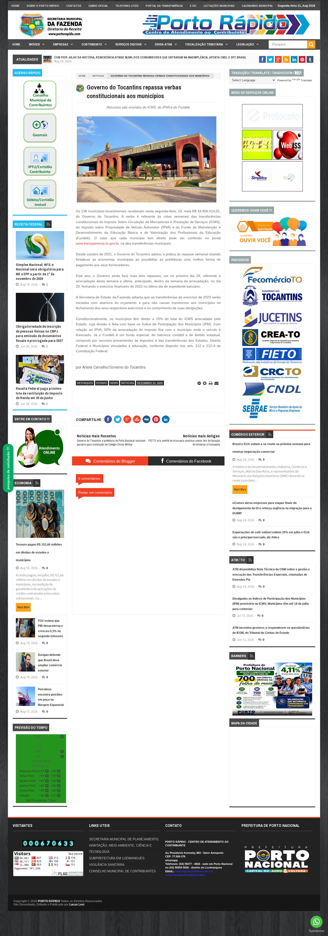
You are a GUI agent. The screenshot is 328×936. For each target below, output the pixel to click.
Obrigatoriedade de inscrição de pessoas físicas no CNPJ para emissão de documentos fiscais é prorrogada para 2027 (39, 333)
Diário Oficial (98, 5)
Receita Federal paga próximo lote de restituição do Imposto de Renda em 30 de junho (39, 393)
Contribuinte (91, 44)
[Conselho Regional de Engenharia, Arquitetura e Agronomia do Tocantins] (272, 345)
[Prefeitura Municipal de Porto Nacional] (227, 34)
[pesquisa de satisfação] (272, 245)
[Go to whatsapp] (316, 922)
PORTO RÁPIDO (49, 901)
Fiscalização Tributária (204, 44)
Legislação (245, 44)
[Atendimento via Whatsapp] (40, 468)
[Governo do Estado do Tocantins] (272, 306)
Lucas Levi (76, 904)
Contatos (73, 5)
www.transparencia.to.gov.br (97, 243)
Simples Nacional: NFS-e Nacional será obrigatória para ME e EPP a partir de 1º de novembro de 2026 (40, 271)
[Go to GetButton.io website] (316, 931)
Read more (23, 607)
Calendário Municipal (257, 5)
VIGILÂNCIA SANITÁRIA (106, 865)
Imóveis (34, 44)
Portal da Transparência (164, 5)
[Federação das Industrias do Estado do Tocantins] (272, 363)
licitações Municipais (219, 5)
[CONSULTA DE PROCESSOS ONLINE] (272, 127)
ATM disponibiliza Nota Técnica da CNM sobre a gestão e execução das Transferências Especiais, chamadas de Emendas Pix (271, 574)
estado (101, 383)
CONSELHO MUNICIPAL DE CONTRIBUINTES (122, 871)
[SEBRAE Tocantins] (272, 418)
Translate (306, 80)
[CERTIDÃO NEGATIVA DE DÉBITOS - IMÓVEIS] (40, 209)
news (114, 383)
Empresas (60, 44)
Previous (235, 690)
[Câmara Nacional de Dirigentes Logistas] (272, 395)
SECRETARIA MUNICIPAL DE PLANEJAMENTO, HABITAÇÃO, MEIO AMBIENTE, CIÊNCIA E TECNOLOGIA (124, 845)
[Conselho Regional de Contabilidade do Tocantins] (272, 379)
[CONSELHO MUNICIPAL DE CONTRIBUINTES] (40, 110)
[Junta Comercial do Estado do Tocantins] (272, 326)
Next (309, 690)
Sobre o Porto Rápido (43, 5)
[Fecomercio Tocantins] (272, 282)
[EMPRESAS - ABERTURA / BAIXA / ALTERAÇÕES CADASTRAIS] (272, 190)
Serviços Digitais (128, 44)
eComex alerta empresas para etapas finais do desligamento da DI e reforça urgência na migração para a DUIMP (272, 508)
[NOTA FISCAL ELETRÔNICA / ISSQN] (288, 159)
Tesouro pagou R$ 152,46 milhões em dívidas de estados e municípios (39, 552)
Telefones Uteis (127, 5)
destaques (85, 383)
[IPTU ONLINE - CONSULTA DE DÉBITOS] (257, 159)
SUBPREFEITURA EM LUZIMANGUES (117, 858)
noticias (98, 76)
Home (15, 5)
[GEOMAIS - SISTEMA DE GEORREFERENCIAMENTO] (40, 143)
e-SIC (193, 5)
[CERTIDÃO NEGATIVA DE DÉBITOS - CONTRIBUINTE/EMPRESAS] (40, 176)
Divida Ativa (163, 44)
